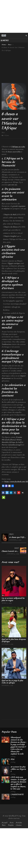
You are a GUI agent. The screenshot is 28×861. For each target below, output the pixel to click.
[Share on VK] (22, 492)
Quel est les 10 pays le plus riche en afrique (12, 681)
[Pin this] (18, 492)
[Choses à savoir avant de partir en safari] (14, 551)
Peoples (11, 825)
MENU (5, 40)
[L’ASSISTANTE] (5, 797)
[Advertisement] (14, 16)
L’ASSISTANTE (17, 794)
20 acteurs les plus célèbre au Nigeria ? (18, 769)
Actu (11, 823)
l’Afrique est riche (18, 147)
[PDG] (5, 761)
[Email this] (3, 497)
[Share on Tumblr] (14, 492)
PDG (13, 759)
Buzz (3, 132)
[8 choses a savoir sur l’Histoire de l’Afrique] (14, 581)
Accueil (4, 823)
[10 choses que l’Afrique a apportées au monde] (14, 537)
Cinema (18, 825)
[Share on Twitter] (7, 492)
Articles (19, 823)
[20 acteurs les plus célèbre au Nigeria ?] (5, 770)
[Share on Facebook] (3, 492)
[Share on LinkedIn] (11, 492)
